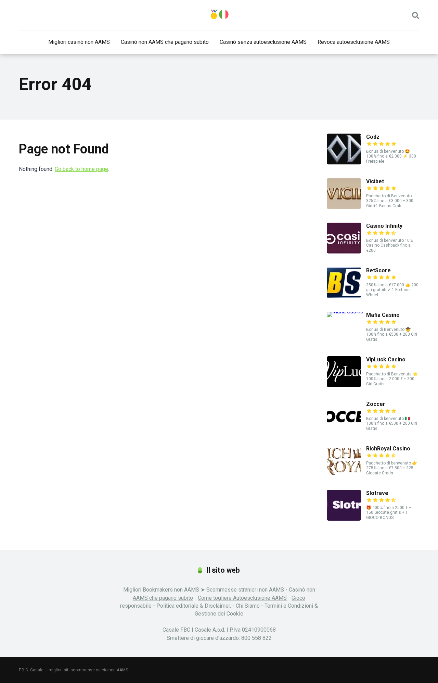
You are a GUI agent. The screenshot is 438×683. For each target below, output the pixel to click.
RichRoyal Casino (388, 448)
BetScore (378, 270)
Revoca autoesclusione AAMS (354, 42)
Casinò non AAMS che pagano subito (165, 42)
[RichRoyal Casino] (344, 474)
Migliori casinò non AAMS (79, 42)
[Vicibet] (344, 207)
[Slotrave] (344, 519)
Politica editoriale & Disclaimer (193, 606)
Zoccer (375, 404)
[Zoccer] (344, 429)
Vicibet (375, 181)
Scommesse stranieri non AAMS (245, 589)
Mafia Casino (383, 315)
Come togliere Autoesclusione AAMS (242, 598)
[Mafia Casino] (345, 311)
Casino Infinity (384, 226)
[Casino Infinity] (344, 251)
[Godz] (344, 162)
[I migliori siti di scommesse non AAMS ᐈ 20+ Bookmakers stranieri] (219, 15)
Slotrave (377, 493)
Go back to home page (81, 169)
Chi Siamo (248, 606)
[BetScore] (344, 296)
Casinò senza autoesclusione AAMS (263, 42)
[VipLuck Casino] (344, 385)
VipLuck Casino (385, 359)
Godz (372, 137)
